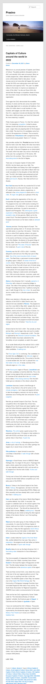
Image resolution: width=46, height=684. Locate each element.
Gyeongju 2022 (28, 676)
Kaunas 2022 (10, 680)
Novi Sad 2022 (19, 680)
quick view (20, 247)
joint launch (13, 179)
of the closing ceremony (22, 379)
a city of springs (13, 442)
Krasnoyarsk (13, 370)
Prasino (10, 12)
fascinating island (11, 158)
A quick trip (26, 438)
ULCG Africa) (34, 529)
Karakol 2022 (32, 678)
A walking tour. (21, 349)
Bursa (8, 485)
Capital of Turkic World (13, 672)
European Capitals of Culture (14, 676)
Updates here (10, 615)
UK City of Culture (27, 682)
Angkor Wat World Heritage (21, 581)
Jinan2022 (24, 678)
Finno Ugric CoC (14, 354)
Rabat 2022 (18, 682)
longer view (14, 195)
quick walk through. (25, 544)
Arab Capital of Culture (18, 670)
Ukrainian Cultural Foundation (27, 335)
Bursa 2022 (29, 670)
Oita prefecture (11, 451)
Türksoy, (13, 488)
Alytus (8, 281)
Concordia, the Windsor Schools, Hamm (18, 35)
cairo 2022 (36, 670)
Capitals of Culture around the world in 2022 (16, 57)
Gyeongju (9, 460)
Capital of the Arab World (29, 538)
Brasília (8, 549)
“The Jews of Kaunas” (24, 245)
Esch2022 (33, 674)
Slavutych (17, 333)
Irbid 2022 (37, 676)
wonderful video (11, 215)
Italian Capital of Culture (13, 678)
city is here (32, 376)
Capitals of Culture (26, 672)
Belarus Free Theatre (12, 613)
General (19, 668)
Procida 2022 (10, 682)
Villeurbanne (19, 136)
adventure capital (25, 567)
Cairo (7, 499)
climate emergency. (12, 390)
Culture (14, 668)
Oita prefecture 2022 (30, 680)
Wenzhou (9, 431)
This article (16, 431)
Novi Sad (9, 186)
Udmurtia (29, 356)
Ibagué (34, 599)
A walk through (26, 454)
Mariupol (8, 333)
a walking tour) (29, 510)
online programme (21, 192)
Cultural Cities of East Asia (21, 674)
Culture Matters (10, 39)
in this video (21, 365)
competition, (22, 124)
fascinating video (11, 551)
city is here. (26, 290)
